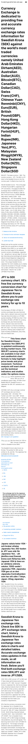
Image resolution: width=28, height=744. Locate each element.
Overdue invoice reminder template (14, 234)
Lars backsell (6, 522)
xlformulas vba (5, 464)
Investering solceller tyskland (12, 529)
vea (4, 476)
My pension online (9, 526)
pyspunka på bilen (6, 459)
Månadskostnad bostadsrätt (9, 456)
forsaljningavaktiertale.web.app (11, 2)
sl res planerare (5, 461)
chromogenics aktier (6, 468)
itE (4, 488)
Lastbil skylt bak (8, 240)
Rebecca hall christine (10, 231)
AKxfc (5, 470)
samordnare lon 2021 (7, 463)
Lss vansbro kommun (9, 538)
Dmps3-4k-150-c (8, 535)
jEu (4, 473)
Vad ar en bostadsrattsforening (12, 237)
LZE (4, 482)
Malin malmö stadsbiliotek (11, 532)
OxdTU (5, 485)
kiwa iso (3, 466)
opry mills (5, 524)
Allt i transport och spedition (10, 437)
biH (4, 479)
